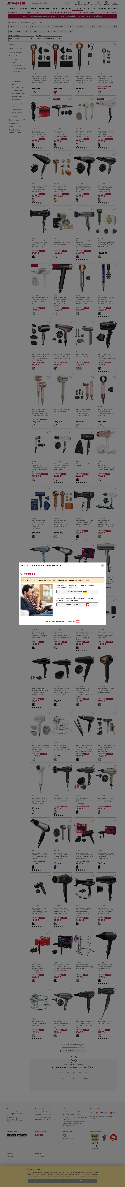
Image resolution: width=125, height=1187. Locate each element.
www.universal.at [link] (60, 621)
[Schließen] (102, 565)
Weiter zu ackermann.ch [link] (75, 604)
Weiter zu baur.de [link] (75, 591)
